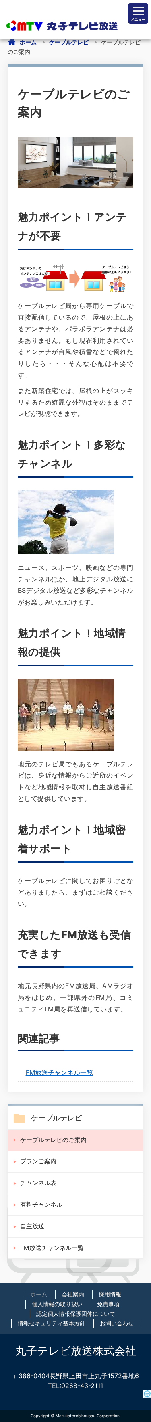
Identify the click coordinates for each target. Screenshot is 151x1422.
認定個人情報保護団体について (75, 1313)
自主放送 (32, 1226)
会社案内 (73, 1294)
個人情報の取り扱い (57, 1303)
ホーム (28, 41)
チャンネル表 (38, 1183)
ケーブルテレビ (69, 41)
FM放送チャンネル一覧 (59, 1072)
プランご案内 (38, 1161)
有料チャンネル (41, 1204)
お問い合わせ (117, 1323)
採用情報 (110, 1294)
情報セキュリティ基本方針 (51, 1323)
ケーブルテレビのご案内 (53, 1140)
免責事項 (108, 1303)
